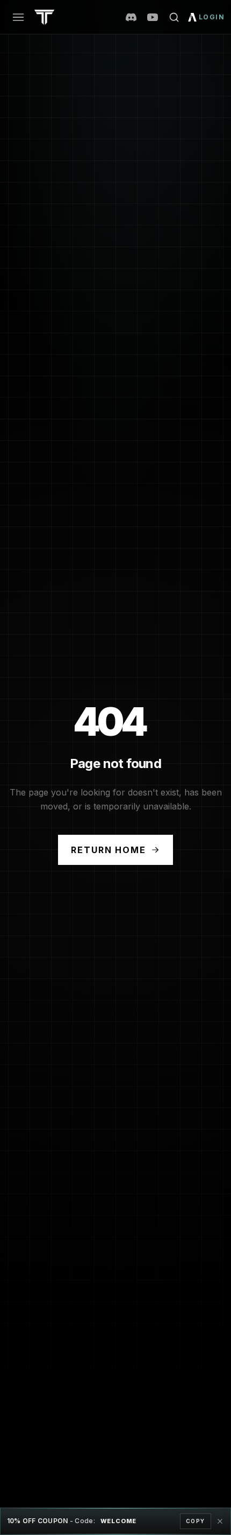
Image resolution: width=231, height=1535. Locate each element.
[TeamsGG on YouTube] (152, 17)
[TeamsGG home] (44, 17)
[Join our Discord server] (131, 17)
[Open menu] (18, 17)
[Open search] (174, 17)
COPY (195, 1521)
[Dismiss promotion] (219, 1521)
